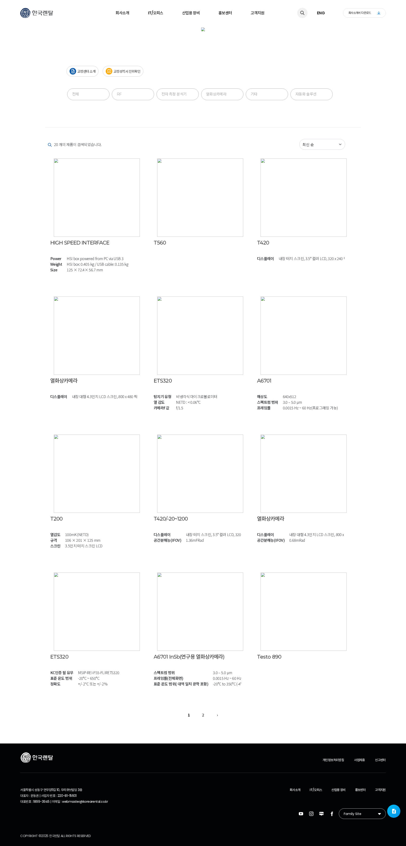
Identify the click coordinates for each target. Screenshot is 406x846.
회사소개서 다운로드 (359, 13)
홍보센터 (225, 13)
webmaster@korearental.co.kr (85, 801)
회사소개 (122, 13)
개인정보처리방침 (333, 760)
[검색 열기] (302, 13)
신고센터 (380, 760)
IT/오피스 (155, 13)
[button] (393, 811)
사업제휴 (359, 760)
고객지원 (257, 13)
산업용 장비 (191, 13)
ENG (321, 13)
